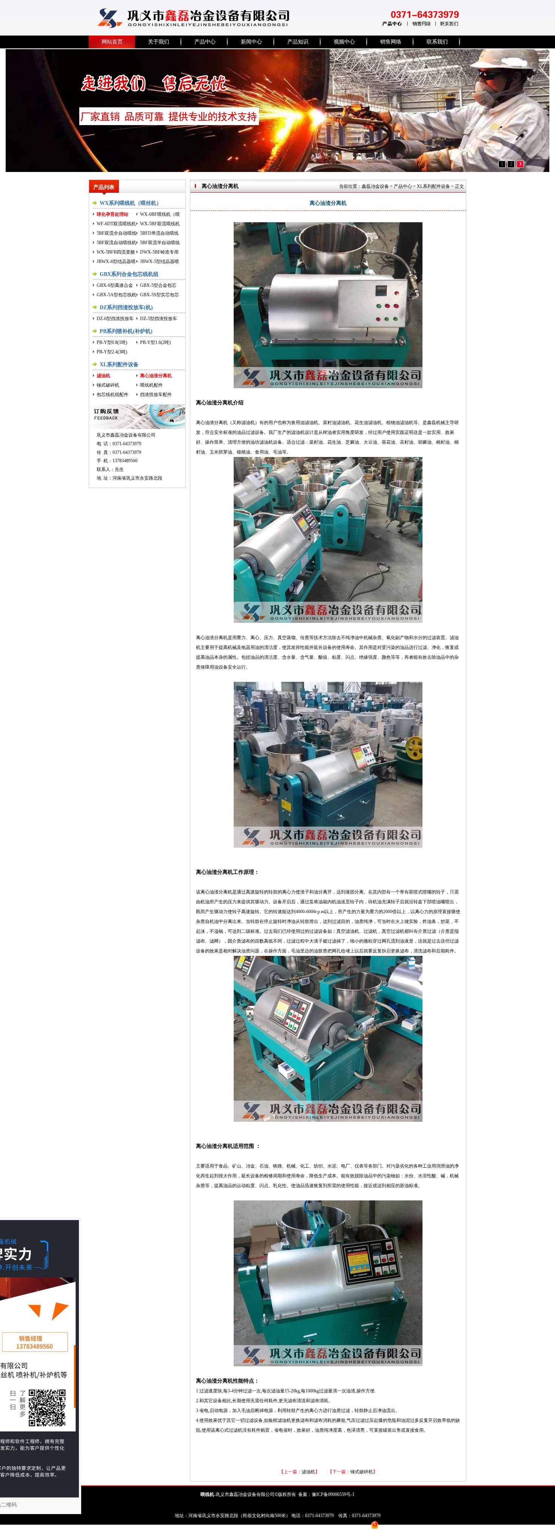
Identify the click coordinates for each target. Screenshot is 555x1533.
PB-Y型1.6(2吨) (155, 342)
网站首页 (112, 42)
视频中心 (344, 42)
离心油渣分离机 (156, 375)
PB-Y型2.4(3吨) (112, 352)
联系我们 (437, 42)
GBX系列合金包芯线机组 (129, 274)
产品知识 (297, 42)
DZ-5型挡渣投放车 (158, 318)
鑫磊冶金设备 (375, 186)
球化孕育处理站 (112, 214)
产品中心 (205, 42)
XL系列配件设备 (119, 364)
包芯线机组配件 (112, 394)
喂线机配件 (151, 385)
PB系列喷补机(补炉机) (126, 331)
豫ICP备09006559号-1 (333, 1494)
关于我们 (158, 42)
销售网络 (390, 42)
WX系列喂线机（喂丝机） (131, 203)
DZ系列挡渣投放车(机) (126, 307)
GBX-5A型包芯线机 (116, 294)
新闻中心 (251, 42)
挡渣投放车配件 (156, 394)
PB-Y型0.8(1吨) (112, 342)
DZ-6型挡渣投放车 (115, 318)
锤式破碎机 (108, 385)
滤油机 (103, 375)
